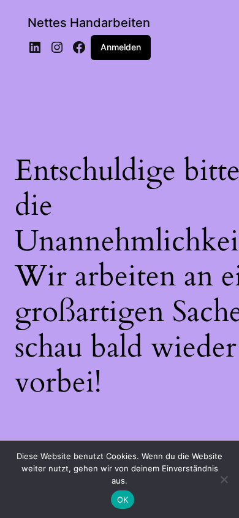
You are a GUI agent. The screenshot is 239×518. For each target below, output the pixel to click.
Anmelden (121, 47)
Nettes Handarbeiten (89, 22)
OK (123, 499)
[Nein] (224, 479)
